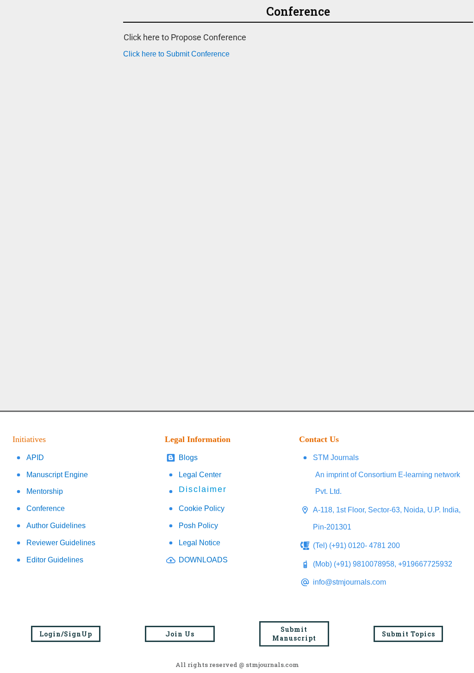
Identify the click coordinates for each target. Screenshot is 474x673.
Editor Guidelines (54, 560)
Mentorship (44, 491)
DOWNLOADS (203, 560)
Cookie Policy (202, 508)
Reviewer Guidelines (60, 543)
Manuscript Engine (57, 475)
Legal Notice (199, 543)
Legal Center (200, 475)
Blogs (188, 457)
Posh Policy (198, 526)
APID (35, 457)
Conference (45, 508)
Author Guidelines (56, 526)
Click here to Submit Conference (176, 54)
